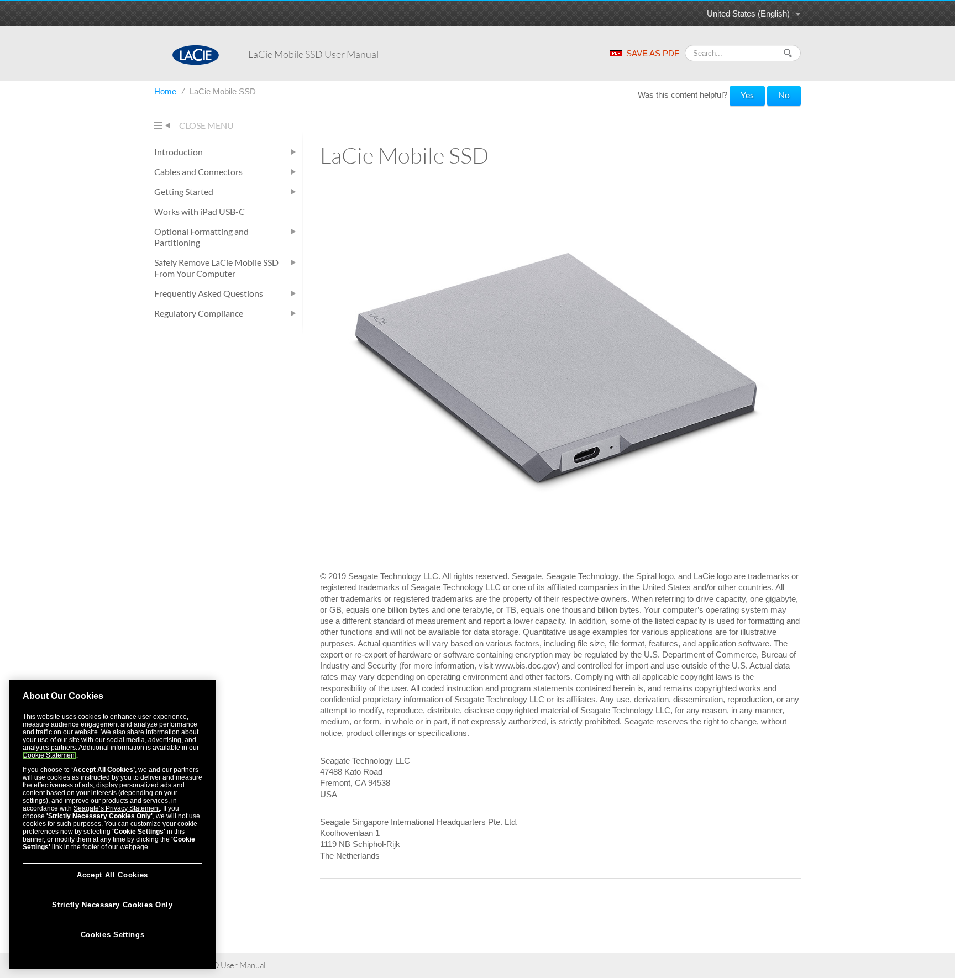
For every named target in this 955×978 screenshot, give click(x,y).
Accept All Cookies (112, 875)
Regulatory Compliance (198, 313)
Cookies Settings (113, 934)
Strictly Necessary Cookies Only (112, 905)
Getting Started (183, 191)
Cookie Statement (49, 755)
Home (166, 91)
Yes (747, 95)
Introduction (178, 151)
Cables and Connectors (198, 171)
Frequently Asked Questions (208, 293)
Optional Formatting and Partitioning (201, 237)
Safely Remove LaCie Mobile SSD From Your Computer (216, 267)
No (784, 95)
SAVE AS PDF (652, 53)
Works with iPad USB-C (199, 211)
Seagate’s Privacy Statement (117, 808)
